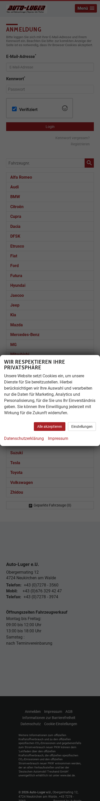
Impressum (58, 438)
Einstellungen (82, 426)
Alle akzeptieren (49, 426)
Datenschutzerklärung (24, 438)
